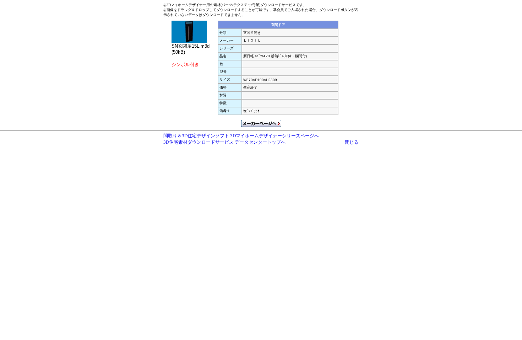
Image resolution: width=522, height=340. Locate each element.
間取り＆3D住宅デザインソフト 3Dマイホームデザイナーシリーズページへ (241, 135)
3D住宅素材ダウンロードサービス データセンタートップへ (224, 142)
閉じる (352, 142)
